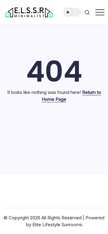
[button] (72, 12)
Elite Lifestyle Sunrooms (57, 224)
